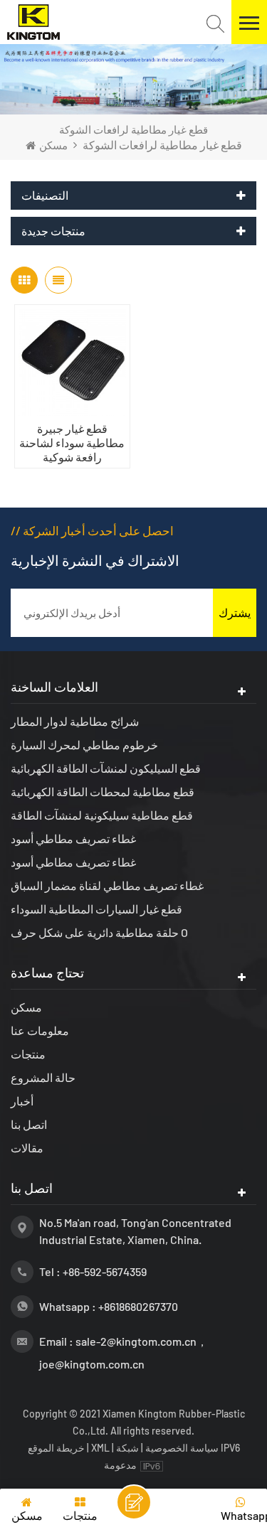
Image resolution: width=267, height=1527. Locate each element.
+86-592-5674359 (105, 1271)
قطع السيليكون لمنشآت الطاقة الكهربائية (106, 768)
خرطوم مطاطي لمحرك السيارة (84, 744)
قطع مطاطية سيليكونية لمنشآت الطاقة (102, 815)
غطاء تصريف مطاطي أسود (73, 838)
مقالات (27, 1147)
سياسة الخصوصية (182, 1448)
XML (100, 1448)
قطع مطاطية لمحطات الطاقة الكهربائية (102, 791)
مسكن (53, 145)
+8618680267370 (138, 1306)
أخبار (22, 1101)
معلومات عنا (40, 1030)
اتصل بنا (29, 1124)
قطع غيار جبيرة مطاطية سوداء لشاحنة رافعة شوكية (72, 443)
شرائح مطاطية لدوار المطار (75, 721)
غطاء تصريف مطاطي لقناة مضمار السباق (107, 885)
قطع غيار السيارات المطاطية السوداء (96, 909)
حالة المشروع (43, 1077)
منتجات (28, 1054)
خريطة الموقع (57, 1448)
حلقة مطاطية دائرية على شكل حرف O (99, 932)
